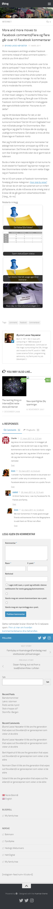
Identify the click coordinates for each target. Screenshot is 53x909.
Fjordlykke (9, 841)
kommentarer (34, 322)
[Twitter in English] (39, 638)
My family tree (11, 815)
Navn (8, 563)
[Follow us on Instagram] (49, 638)
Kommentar (11, 543)
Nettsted (9, 574)
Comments (13, 430)
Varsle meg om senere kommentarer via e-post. (26, 598)
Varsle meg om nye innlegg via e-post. (22, 607)
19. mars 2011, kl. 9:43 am (29, 471)
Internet (6, 22)
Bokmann (9, 834)
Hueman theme (41, 894)
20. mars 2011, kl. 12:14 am (32, 492)
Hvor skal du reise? (38, 182)
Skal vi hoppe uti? (10, 708)
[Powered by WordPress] (17, 894)
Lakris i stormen (9, 701)
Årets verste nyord (10, 705)
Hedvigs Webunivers (14, 848)
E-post (31, 563)
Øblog (5, 3)
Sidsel (5, 778)
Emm (13, 471)
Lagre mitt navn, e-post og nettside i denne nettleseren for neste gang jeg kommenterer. (26, 587)
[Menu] (49, 3)
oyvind (15, 492)
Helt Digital (10, 855)
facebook (23, 322)
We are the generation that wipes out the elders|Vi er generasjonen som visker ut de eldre (24, 730)
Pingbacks (32, 430)
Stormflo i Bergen (10, 712)
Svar (13, 465)
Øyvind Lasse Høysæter (16, 46)
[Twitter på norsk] (44, 638)
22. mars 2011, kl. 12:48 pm (32, 510)
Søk (4, 677)
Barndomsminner (10, 698)
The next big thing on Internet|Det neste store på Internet (11, 403)
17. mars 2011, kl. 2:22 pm (31, 438)
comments (13, 322)
